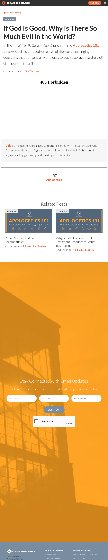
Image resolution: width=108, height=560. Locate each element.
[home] (15, 3)
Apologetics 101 (86, 45)
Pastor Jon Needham (36, 246)
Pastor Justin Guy (86, 250)
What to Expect (79, 558)
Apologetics (54, 179)
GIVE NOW (94, 3)
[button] (105, 3)
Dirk (8, 145)
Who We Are (50, 554)
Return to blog (12, 12)
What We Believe (52, 558)
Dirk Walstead (32, 71)
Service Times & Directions (85, 554)
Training (9, 19)
